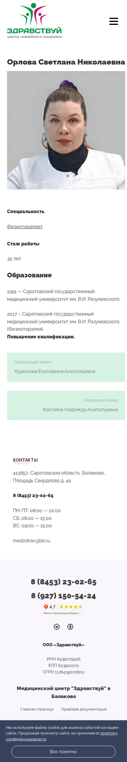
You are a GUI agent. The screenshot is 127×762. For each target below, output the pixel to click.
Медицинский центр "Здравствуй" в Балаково (34, 20)
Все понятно (63, 751)
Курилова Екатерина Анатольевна (54, 371)
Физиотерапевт (25, 226)
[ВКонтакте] (57, 627)
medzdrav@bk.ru (31, 541)
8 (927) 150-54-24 (63, 595)
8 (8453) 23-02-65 (33, 495)
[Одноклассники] (70, 627)
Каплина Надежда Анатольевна (80, 409)
